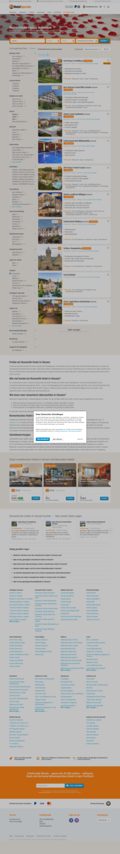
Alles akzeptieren (42, 439)
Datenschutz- (64, 431)
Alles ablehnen (57, 439)
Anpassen (80, 439)
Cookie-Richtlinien (76, 431)
